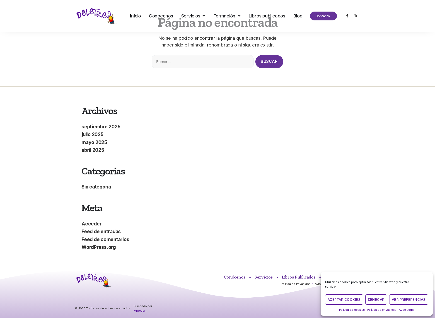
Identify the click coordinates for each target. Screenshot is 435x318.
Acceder (92, 224)
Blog (297, 16)
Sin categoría (96, 187)
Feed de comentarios (105, 239)
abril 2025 (93, 150)
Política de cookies (352, 309)
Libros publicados (267, 16)
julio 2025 (93, 134)
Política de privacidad (381, 309)
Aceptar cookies (344, 299)
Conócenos (161, 16)
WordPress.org (99, 247)
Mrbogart (140, 310)
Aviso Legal (406, 309)
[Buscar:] (202, 62)
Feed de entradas (101, 231)
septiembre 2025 (101, 127)
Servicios (190, 16)
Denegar (376, 299)
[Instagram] (355, 16)
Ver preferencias (409, 299)
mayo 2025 (94, 142)
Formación (224, 16)
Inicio (135, 16)
